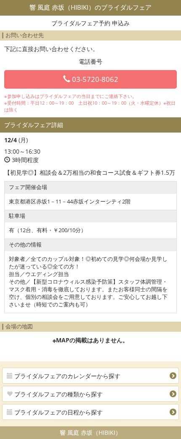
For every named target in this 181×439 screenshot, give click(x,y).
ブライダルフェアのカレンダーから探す (66, 376)
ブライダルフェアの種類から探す (58, 394)
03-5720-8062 (94, 79)
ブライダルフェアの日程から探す (58, 412)
